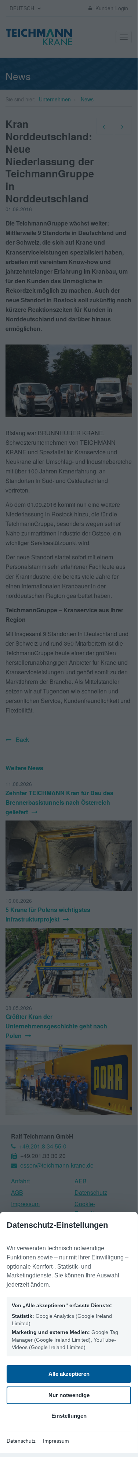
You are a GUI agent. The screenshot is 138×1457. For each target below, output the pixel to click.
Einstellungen (69, 1416)
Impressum (56, 1441)
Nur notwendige (69, 1395)
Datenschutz (21, 1441)
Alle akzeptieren (69, 1374)
